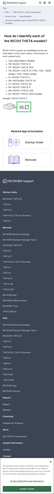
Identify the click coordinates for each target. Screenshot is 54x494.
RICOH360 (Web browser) (15, 300)
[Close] (51, 462)
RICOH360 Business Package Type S (20, 240)
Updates (7, 449)
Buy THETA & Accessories (15, 436)
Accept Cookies (27, 489)
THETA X (7, 204)
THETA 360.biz (9, 311)
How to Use (10, 16)
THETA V (7, 221)
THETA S (7, 273)
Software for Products (13, 423)
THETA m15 (8, 284)
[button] (40, 2)
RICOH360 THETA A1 (12, 199)
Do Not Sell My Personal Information (27, 481)
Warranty (7, 410)
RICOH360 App (10, 295)
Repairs (6, 404)
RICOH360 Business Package (16, 234)
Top (5, 8)
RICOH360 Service (11, 391)
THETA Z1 (7, 210)
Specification (26, 16)
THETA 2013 (8, 289)
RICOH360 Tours (10, 306)
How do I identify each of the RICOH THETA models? (25, 21)
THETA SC (7, 278)
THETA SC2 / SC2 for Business (27, 12)
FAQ (7, 12)
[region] (27, 476)
